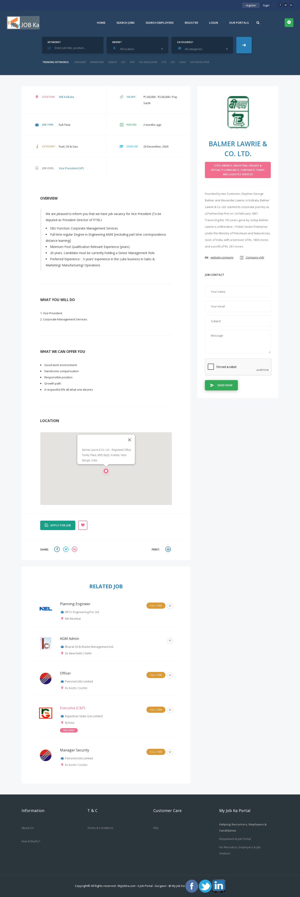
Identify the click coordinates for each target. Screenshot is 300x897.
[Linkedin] (291, 5)
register (251, 5)
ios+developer (199, 62)
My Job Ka (178, 886)
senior (112, 62)
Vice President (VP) (71, 168)
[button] (106, 472)
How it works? (31, 841)
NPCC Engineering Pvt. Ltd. (82, 612)
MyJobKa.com (127, 886)
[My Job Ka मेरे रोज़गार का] (23, 23)
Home (101, 23)
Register (191, 23)
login (266, 5)
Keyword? (54, 42)
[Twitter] (286, 5)
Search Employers (160, 23)
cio (123, 62)
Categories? (185, 42)
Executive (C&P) (72, 708)
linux (182, 62)
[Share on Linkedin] (75, 549)
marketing (97, 62)
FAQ (156, 828)
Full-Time (156, 605)
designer (80, 62)
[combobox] (138, 49)
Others (157, 640)
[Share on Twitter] (66, 549)
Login (213, 23)
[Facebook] (280, 5)
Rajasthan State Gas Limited (84, 716)
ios (173, 62)
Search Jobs (125, 23)
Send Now (224, 385)
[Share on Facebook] (57, 549)
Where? (117, 42)
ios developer (148, 62)
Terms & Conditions (100, 828)
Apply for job (60, 525)
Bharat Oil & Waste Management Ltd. (89, 647)
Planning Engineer (75, 603)
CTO (163, 62)
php (132, 62)
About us (28, 828)
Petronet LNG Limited (79, 681)
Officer (65, 673)
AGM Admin (69, 638)
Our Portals (239, 23)
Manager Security (74, 750)
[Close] (129, 440)
